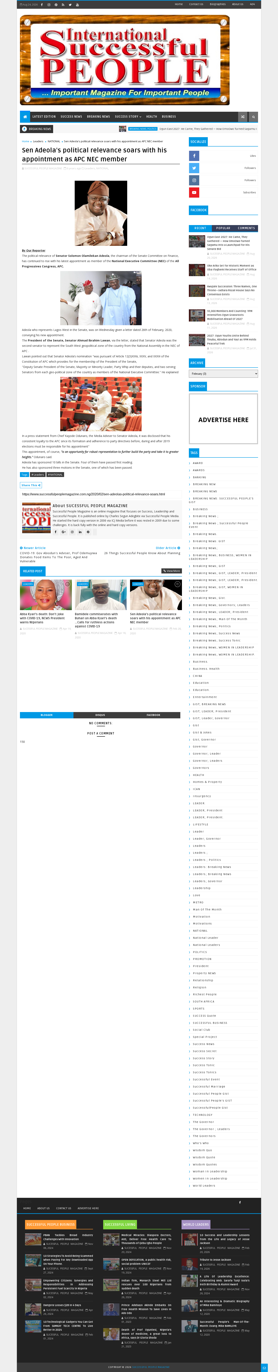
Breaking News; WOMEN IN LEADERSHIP (223, 647)
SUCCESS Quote (204, 1016)
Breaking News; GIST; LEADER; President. (225, 580)
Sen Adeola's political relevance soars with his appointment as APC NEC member (155, 618)
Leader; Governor (207, 838)
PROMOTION (202, 959)
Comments (246, 228)
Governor (200, 746)
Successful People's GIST (212, 1100)
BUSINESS (169, 116)
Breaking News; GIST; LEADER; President (225, 573)
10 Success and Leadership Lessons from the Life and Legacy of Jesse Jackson (225, 1239)
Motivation (201, 916)
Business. (200, 661)
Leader (198, 831)
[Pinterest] (256, 1201)
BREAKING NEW (204, 484)
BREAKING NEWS (98, 116)
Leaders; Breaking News (212, 874)
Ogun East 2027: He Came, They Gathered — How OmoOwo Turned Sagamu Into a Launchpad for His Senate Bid (199, 129)
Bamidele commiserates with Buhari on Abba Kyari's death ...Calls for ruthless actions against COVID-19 (96, 620)
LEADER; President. (208, 817)
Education (201, 683)
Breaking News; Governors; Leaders (221, 605)
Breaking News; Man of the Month (220, 619)
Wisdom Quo (202, 1150)
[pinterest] (56, 5)
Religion (199, 987)
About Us (237, 4)
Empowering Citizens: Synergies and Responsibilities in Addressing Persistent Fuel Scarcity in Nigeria (68, 1284)
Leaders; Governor (208, 881)
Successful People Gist (211, 1093)
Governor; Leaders (208, 761)
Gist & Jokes (202, 732)
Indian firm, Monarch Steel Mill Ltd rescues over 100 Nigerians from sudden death (146, 1284)
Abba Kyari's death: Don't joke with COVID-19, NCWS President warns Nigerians (42, 618)
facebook (153, 715)
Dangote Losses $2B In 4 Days (62, 1305)
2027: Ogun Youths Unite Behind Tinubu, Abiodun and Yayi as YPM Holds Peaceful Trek (231, 339)
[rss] (63, 5)
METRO (198, 902)
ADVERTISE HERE (88, 1208)
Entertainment (205, 697)
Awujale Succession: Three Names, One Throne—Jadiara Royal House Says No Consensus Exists (232, 290)
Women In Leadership (210, 1178)
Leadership (202, 888)
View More (173, 571)
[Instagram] (247, 1201)
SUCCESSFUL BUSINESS (210, 1023)
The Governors (204, 1136)
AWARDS (199, 470)
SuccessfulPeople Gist (210, 1107)
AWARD (198, 463)
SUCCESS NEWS (71, 116)
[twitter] (70, 5)
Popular (223, 228)
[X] (244, 1201)
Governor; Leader (207, 753)
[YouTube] (250, 1201)
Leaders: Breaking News (212, 867)
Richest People (205, 994)
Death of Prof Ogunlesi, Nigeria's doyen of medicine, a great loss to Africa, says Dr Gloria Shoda (146, 1333)
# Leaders (38, 474)
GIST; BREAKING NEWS (209, 704)
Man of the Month (207, 909)
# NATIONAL (55, 474)
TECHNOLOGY (202, 1115)
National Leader (206, 938)
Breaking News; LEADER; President (220, 612)
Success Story (204, 1058)
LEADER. (199, 803)
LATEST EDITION (44, 116)
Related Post (32, 571)
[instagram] (49, 5)
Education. (201, 690)
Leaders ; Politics (207, 860)
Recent (200, 228)
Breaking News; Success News (216, 633)
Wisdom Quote (204, 1157)
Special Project (205, 1037)
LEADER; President (208, 810)
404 (252, 4)
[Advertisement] (101, 677)
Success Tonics (205, 1072)
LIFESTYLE (201, 824)
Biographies (218, 4)
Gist (196, 725)
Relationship (203, 980)
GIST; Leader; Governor (211, 718)
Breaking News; (205, 548)
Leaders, (90, 168)
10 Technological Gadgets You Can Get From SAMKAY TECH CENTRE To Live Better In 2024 (68, 1326)
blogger (47, 715)
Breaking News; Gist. (209, 598)
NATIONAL (54, 141)
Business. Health (206, 669)
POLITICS (200, 952)
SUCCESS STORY (126, 116)
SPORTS (199, 1008)
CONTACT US (63, 1208)
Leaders (38, 141)
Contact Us (196, 4)
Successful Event (206, 1079)
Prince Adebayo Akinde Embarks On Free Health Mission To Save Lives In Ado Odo (146, 1309)
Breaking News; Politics (111, 128)
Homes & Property (207, 782)
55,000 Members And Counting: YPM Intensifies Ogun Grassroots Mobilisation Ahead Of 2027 (229, 315)
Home (179, 4)
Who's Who (201, 1143)
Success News (204, 1044)
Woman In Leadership (210, 1171)
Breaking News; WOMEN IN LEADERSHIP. (224, 654)
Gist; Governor (204, 739)
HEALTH (151, 116)
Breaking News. (205, 534)
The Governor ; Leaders (211, 1129)
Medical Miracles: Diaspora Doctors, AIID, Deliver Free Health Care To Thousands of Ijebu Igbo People (146, 1239)
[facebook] (42, 5)
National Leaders (206, 945)
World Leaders (204, 1185)
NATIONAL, (102, 168)
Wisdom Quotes (205, 1164)
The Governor (203, 1122)
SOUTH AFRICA (203, 1001)
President (201, 966)
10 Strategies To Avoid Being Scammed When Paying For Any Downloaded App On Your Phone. (68, 1260)
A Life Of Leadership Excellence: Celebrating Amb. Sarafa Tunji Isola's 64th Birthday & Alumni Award (225, 1280)
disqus (100, 715)
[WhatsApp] (253, 1201)
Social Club (201, 1030)
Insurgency (202, 796)
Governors (201, 768)
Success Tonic (204, 1065)
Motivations (202, 923)
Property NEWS (204, 973)
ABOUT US (43, 1208)
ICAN (196, 789)
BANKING (199, 477)
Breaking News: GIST (209, 541)
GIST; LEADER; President (212, 711)
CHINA (197, 676)
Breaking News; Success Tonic (217, 640)
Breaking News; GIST (209, 566)
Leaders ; (200, 852)
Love (196, 895)
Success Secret (205, 1051)
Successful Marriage (209, 1086)
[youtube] (77, 5)
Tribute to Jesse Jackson (215, 1259)
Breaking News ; (206, 516)
